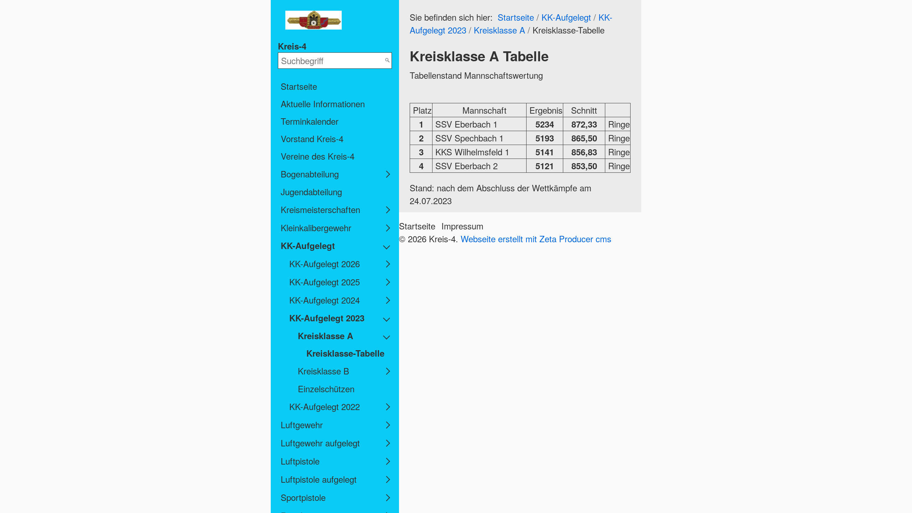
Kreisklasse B (323, 370)
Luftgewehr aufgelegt (320, 442)
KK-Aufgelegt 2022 (324, 406)
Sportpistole (303, 497)
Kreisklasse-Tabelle (345, 353)
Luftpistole (300, 461)
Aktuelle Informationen (323, 103)
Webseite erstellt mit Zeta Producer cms (536, 238)
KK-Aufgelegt (308, 245)
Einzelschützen (326, 388)
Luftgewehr (302, 424)
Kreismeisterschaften (320, 209)
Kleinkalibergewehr (316, 227)
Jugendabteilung (311, 191)
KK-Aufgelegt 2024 (324, 300)
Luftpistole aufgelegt (319, 479)
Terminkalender (309, 121)
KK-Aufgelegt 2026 (324, 263)
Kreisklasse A (325, 336)
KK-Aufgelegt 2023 (326, 318)
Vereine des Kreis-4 (317, 156)
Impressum (462, 225)
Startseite (299, 86)
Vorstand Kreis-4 (312, 138)
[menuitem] (335, 86)
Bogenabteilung (310, 173)
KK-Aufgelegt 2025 (324, 281)
